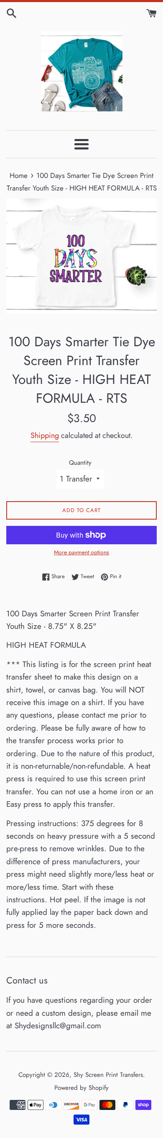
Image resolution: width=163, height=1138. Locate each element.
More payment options (81, 552)
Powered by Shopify (81, 1087)
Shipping (45, 435)
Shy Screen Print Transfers (108, 1074)
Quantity (80, 462)
